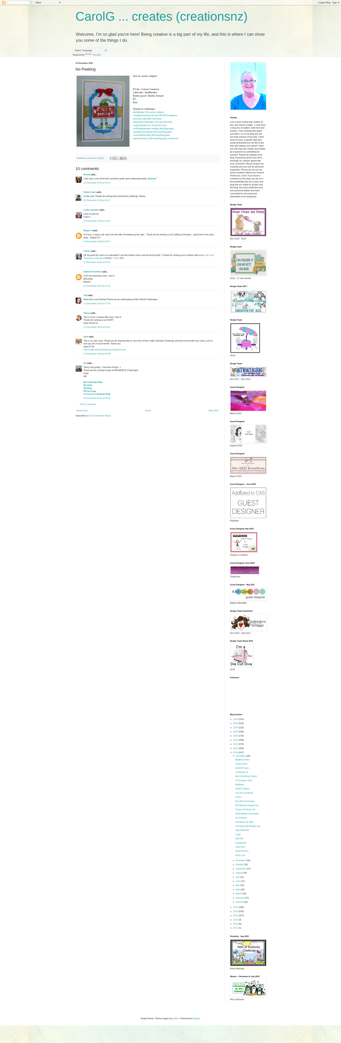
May (238, 885)
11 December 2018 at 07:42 (96, 262)
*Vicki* (86, 251)
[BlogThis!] (115, 158)
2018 (236, 752)
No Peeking (241, 818)
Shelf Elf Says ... (243, 768)
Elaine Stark (89, 192)
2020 (236, 744)
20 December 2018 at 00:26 (96, 398)
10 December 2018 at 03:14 (96, 182)
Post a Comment (88, 404)
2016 (236, 911)
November (241, 860)
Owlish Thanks (242, 788)
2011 (236, 928)
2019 (236, 748)
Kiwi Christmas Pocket (246, 776)
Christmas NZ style (244, 822)
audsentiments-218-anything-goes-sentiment (155, 138)
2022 (236, 736)
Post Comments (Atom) (100, 416)
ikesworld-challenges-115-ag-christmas (152, 122)
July (238, 877)
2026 (236, 719)
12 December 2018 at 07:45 (96, 303)
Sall (85, 295)
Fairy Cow (240, 855)
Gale (85, 336)
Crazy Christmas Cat (245, 809)
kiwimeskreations (92, 271)
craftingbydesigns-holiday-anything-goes (153, 128)
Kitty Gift (239, 838)
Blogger (196, 1018)
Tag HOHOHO (242, 830)
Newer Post (82, 410)
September (241, 869)
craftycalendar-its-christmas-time (150, 125)
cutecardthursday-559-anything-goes (151, 135)
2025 (236, 723)
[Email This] (111, 158)
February (240, 898)
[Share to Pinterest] (125, 158)
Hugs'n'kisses (241, 851)
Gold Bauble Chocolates (247, 813)
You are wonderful (244, 793)
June (238, 881)
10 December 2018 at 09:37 (96, 200)
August (239, 873)
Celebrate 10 (241, 772)
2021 (236, 740)
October (240, 864)
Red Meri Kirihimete (245, 801)
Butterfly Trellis (242, 759)
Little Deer (240, 847)
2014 (236, 920)
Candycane (241, 843)
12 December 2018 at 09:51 (96, 327)
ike (84, 363)
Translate (96, 55)
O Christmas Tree (243, 780)
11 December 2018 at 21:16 (96, 286)
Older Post (213, 410)
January (240, 902)
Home (148, 410)
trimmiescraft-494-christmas (147, 118)
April (238, 889)
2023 (236, 731)
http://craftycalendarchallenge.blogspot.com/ (104, 349)
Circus (238, 797)
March (239, 893)
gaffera (176, 1018)
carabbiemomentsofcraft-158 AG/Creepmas (155, 115)
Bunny (86, 174)
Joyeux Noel (241, 764)
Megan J (87, 230)
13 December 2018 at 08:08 (96, 354)
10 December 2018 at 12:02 (96, 221)
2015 (236, 915)
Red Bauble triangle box (247, 805)
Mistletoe (239, 784)
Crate (238, 834)
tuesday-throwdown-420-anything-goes (152, 132)
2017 (236, 907)
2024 (236, 727)
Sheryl (86, 313)
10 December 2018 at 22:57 (96, 241)
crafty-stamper (91, 210)
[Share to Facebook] (121, 158)
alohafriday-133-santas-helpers (148, 112)
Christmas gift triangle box (247, 826)
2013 (236, 924)
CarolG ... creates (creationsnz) (161, 16)
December (241, 756)
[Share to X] (118, 158)
